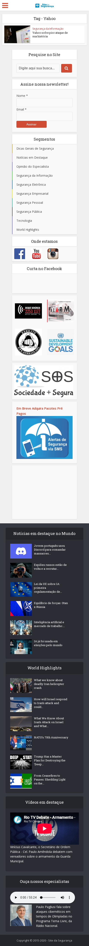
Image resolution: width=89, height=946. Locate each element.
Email (21, 109)
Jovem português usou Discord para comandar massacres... (50, 549)
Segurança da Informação (48, 28)
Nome (22, 96)
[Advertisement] (44, 492)
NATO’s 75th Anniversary (51, 737)
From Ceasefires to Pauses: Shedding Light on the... (49, 779)
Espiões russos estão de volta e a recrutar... (50, 567)
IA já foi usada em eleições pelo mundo (48, 643)
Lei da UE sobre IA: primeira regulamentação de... (48, 588)
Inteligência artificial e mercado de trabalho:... (49, 624)
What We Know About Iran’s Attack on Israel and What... (49, 722)
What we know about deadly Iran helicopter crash (49, 684)
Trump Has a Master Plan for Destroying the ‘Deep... (49, 760)
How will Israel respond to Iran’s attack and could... (50, 703)
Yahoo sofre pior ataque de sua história (50, 34)
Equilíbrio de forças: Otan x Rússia (51, 605)
